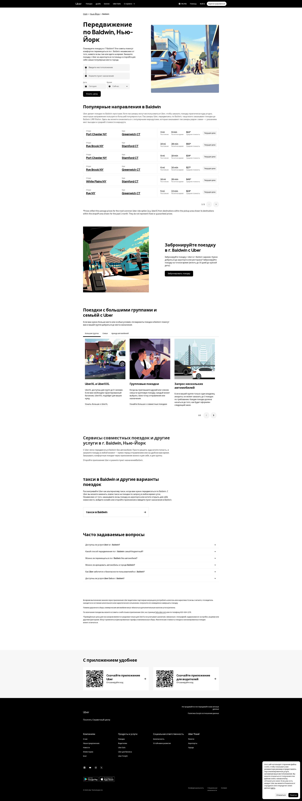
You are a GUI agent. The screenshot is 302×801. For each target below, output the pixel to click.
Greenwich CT (131, 134)
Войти (202, 4)
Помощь (193, 4)
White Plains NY (96, 181)
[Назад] (206, 415)
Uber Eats (117, 4)
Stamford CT (130, 146)
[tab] (132, 333)
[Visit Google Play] (91, 779)
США (85, 14)
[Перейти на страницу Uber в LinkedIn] (84, 767)
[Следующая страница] (216, 204)
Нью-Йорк (95, 14)
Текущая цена (209, 133)
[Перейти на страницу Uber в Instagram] (96, 767)
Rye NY (90, 193)
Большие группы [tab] (92, 333)
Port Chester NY (96, 134)
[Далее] (213, 415)
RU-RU (184, 4)
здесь (273, 788)
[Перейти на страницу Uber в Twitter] (101, 767)
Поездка (89, 4)
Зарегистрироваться (216, 4)
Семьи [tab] (105, 333)
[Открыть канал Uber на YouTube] (90, 767)
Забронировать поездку (179, 273)
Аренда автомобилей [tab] (120, 333)
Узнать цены (92, 94)
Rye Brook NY (94, 146)
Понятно (293, 795)
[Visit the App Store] (107, 779)
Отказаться (281, 795)
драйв (98, 4)
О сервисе (128, 4)
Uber (79, 3)
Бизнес (107, 4)
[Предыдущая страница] (209, 204)
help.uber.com (160, 612)
